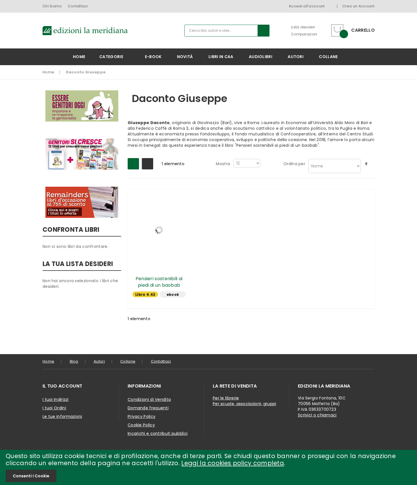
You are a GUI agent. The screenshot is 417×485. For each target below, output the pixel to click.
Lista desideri (303, 27)
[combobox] (226, 31)
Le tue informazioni (62, 416)
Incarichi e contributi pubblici (158, 433)
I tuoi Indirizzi (56, 399)
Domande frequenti (148, 408)
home (48, 361)
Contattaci (78, 6)
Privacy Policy (141, 416)
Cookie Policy (141, 425)
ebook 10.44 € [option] (173, 294)
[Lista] (147, 163)
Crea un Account (358, 6)
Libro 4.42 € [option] (145, 294)
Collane (127, 361)
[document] (208, 467)
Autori (99, 361)
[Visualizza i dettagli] (159, 230)
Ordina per (294, 164)
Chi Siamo (52, 6)
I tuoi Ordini (54, 408)
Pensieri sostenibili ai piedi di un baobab (159, 281)
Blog (74, 361)
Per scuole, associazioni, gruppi (244, 404)
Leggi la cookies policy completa (232, 463)
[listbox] (159, 295)
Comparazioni (304, 34)
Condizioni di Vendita (149, 399)
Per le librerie (226, 398)
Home (48, 72)
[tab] (81, 386)
